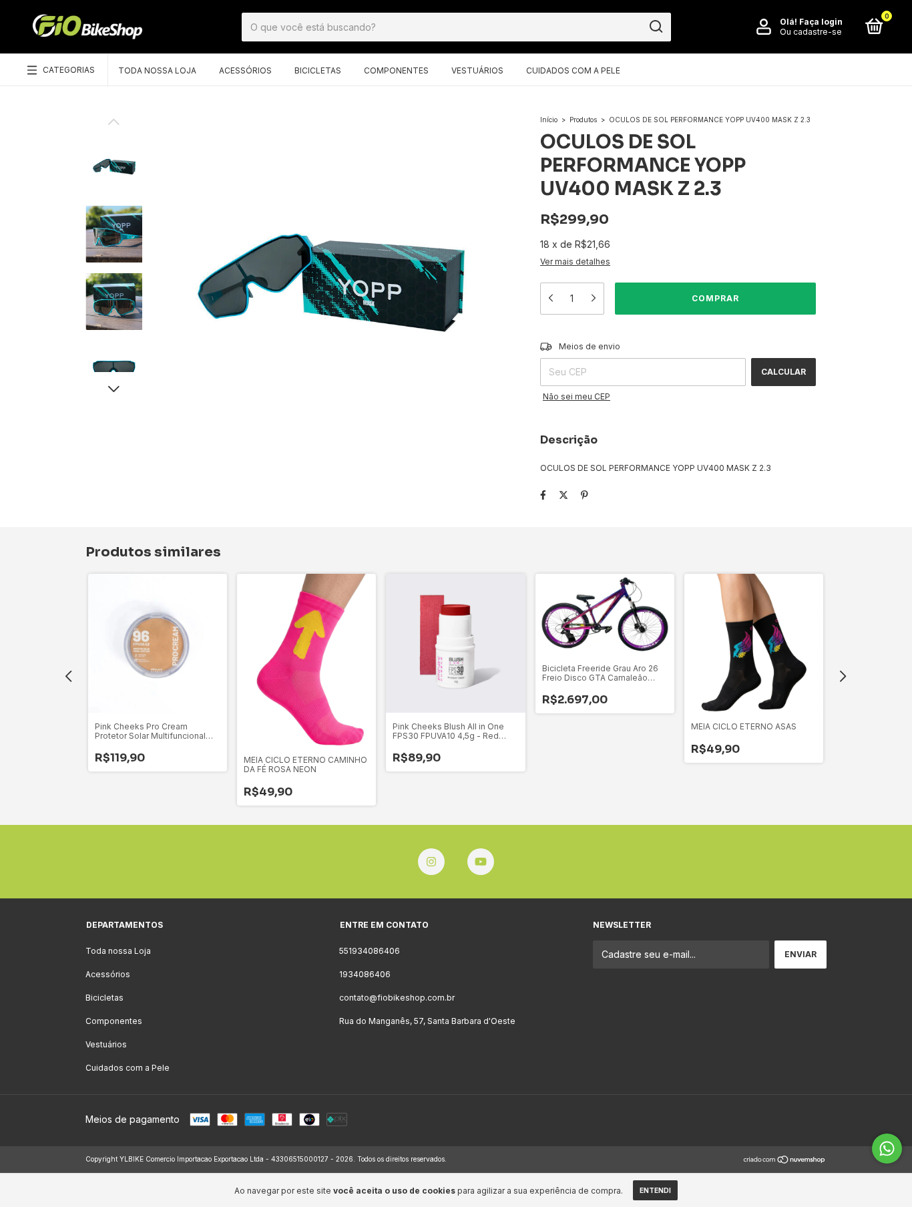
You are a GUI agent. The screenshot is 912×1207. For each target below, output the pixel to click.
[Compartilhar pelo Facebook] (543, 494)
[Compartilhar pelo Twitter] (563, 494)
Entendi (655, 1190)
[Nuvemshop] (785, 1160)
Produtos (583, 120)
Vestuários (477, 70)
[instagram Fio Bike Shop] (431, 861)
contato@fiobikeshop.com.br (397, 998)
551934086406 (369, 951)
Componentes (396, 70)
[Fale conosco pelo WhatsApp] (887, 1149)
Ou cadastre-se (811, 32)
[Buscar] (655, 27)
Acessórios (245, 70)
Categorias (69, 70)
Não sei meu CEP (576, 396)
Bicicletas (317, 70)
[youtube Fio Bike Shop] (480, 861)
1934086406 (365, 974)
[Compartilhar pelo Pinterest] (584, 494)
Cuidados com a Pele (573, 70)
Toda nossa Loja (157, 70)
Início (548, 120)
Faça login (821, 22)
